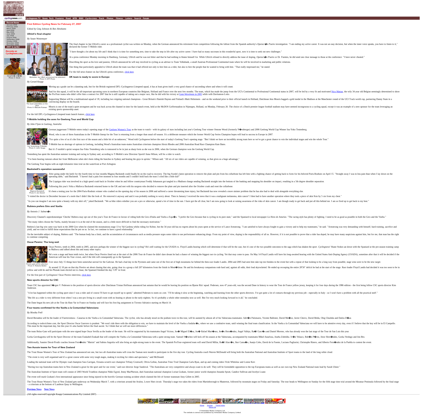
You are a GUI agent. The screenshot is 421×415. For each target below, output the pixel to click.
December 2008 (13, 45)
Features (59, 18)
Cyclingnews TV (32, 18)
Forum (146, 18)
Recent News (13, 23)
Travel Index (220, 405)
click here (129, 72)
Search (137, 18)
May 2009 (10, 32)
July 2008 (10, 36)
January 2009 (12, 25)
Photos (110, 18)
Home (202, 405)
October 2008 (12, 41)
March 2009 (11, 28)
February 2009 (12, 27)
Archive (210, 405)
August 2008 (11, 37)
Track (101, 18)
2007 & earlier (13, 47)
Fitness (119, 18)
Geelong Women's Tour (120, 129)
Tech (51, 18)
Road (68, 18)
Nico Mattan (337, 91)
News (45, 18)
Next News (49, 389)
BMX (81, 18)
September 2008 (13, 39)
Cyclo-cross (91, 18)
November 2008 (13, 43)
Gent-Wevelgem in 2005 (190, 94)
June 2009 (11, 34)
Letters (128, 18)
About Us (212, 407)
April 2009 (10, 30)
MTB (75, 18)
